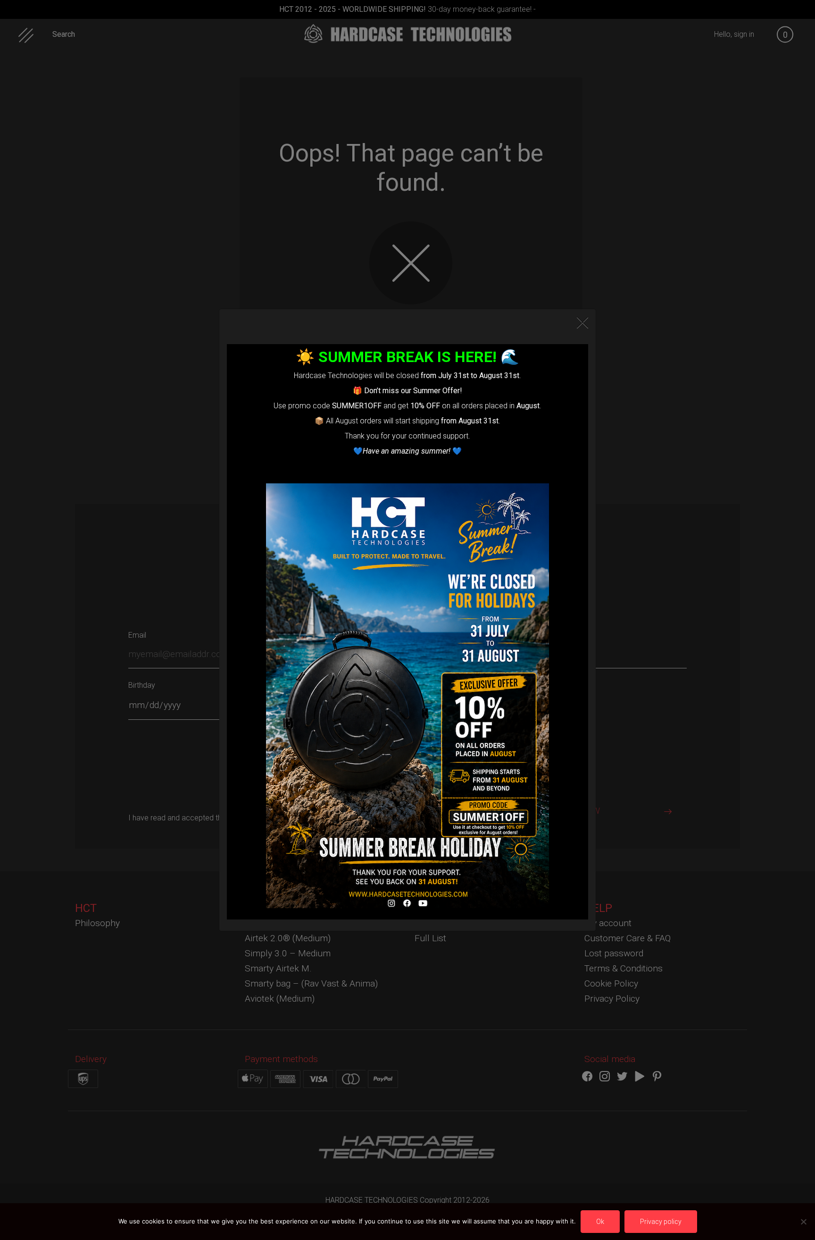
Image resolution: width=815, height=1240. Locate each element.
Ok (600, 1221)
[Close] (582, 323)
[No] (803, 1221)
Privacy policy (661, 1221)
